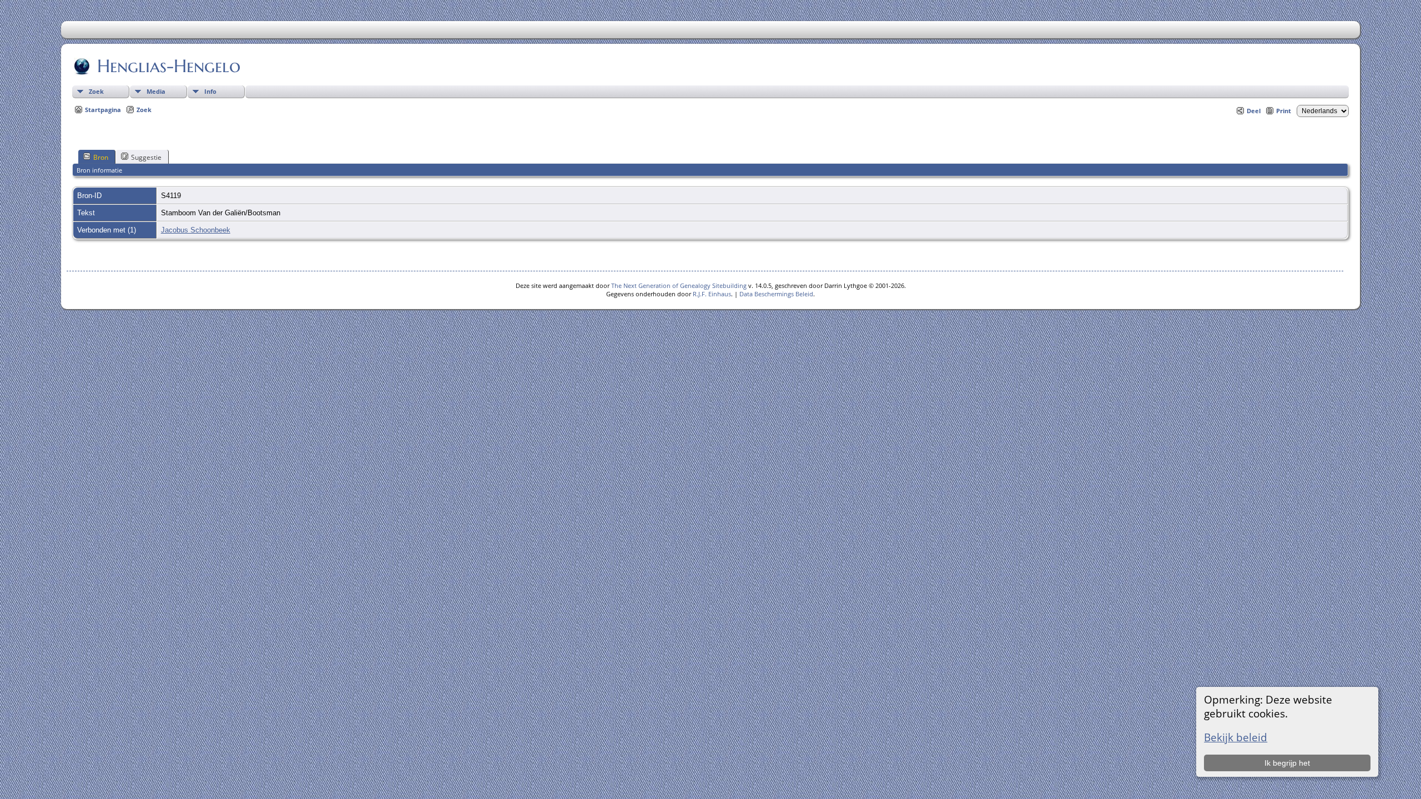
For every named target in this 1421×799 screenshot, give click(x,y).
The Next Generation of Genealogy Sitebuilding (679, 285)
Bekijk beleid (1235, 737)
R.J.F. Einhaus (712, 294)
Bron (100, 157)
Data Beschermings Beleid (776, 294)
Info (210, 91)
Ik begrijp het (1287, 762)
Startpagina (103, 109)
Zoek (96, 91)
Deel (1254, 111)
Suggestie (146, 157)
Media (156, 91)
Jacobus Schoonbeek (195, 230)
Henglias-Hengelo (168, 66)
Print (1283, 111)
